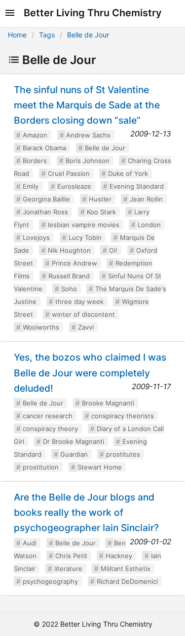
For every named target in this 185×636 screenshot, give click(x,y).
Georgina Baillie (46, 199)
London (149, 225)
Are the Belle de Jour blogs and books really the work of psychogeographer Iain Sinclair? (86, 512)
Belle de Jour (88, 35)
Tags (47, 35)
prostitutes (123, 454)
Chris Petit (71, 556)
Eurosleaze (74, 186)
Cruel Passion (69, 173)
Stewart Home (99, 467)
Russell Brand (69, 276)
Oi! (113, 250)
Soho (69, 289)
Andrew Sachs (88, 135)
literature (68, 568)
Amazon (35, 135)
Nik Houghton (69, 250)
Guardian (74, 454)
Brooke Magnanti (108, 403)
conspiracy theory (50, 429)
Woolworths (41, 327)
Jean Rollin (146, 199)
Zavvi (86, 327)
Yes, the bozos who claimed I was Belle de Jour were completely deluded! (90, 372)
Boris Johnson (88, 161)
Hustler (100, 199)
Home (17, 35)
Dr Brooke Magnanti (73, 441)
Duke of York (128, 173)
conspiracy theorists (122, 416)
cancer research (48, 416)
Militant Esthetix (125, 568)
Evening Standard (137, 186)
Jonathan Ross (45, 212)
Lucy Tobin (85, 237)
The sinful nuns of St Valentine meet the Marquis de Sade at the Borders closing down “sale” (87, 105)
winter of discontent (83, 314)
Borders (35, 161)
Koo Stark (101, 212)
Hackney (119, 556)
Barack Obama (44, 148)
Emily (30, 186)
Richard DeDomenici (127, 581)
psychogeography (50, 581)
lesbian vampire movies (83, 225)
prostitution (41, 467)
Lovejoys (36, 237)
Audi (30, 543)
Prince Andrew (74, 263)
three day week (79, 301)
